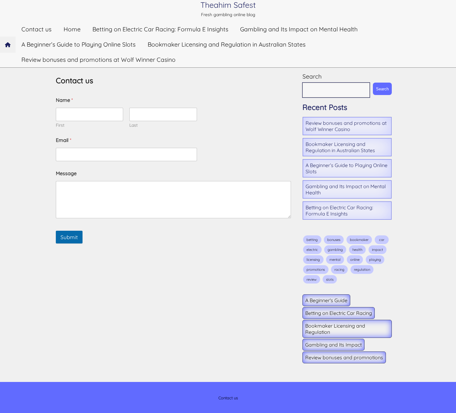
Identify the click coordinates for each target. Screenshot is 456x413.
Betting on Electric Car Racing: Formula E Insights (160, 29)
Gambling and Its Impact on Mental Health (299, 29)
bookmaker (359, 240)
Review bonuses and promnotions (344, 357)
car (381, 240)
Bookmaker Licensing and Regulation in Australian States (227, 44)
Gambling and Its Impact (333, 345)
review (311, 279)
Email (63, 140)
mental (335, 259)
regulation (362, 269)
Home (72, 29)
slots (329, 279)
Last (133, 125)
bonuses (333, 240)
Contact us (36, 29)
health (357, 249)
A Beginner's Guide (326, 300)
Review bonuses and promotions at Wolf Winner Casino (98, 59)
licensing (313, 259)
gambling (335, 249)
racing (339, 269)
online (355, 259)
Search (312, 76)
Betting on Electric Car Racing (338, 313)
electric (312, 249)
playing (375, 259)
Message (66, 173)
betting (312, 240)
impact (377, 249)
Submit (69, 237)
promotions (315, 269)
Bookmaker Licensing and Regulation (335, 329)
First (60, 125)
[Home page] (8, 45)
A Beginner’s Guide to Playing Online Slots (78, 44)
